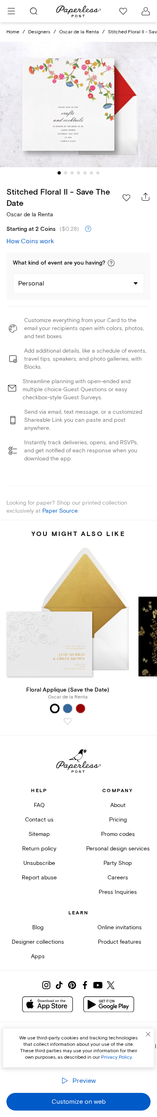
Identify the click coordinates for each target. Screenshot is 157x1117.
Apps (38, 956)
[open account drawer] (145, 11)
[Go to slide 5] (85, 173)
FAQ (39, 805)
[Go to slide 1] (59, 173)
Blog (37, 927)
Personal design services (118, 848)
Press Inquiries (118, 892)
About (118, 805)
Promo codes (118, 834)
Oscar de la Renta (79, 32)
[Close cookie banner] (148, 1034)
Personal (31, 283)
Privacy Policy (116, 1057)
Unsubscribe (39, 863)
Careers (117, 877)
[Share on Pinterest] (72, 985)
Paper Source (60, 510)
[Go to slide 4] (78, 173)
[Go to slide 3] (72, 173)
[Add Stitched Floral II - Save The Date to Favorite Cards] (126, 198)
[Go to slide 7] (97, 173)
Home (12, 32)
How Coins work (30, 241)
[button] (111, 263)
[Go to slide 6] (91, 173)
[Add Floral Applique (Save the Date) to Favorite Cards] (67, 721)
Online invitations (119, 927)
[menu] (11, 11)
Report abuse (39, 877)
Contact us (39, 819)
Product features (119, 941)
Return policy (39, 848)
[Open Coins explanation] (88, 229)
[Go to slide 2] (65, 173)
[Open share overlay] (146, 196)
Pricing (118, 819)
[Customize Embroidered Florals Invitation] (78, 104)
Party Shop (117, 863)
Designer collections (38, 941)
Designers (39, 32)
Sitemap (39, 834)
